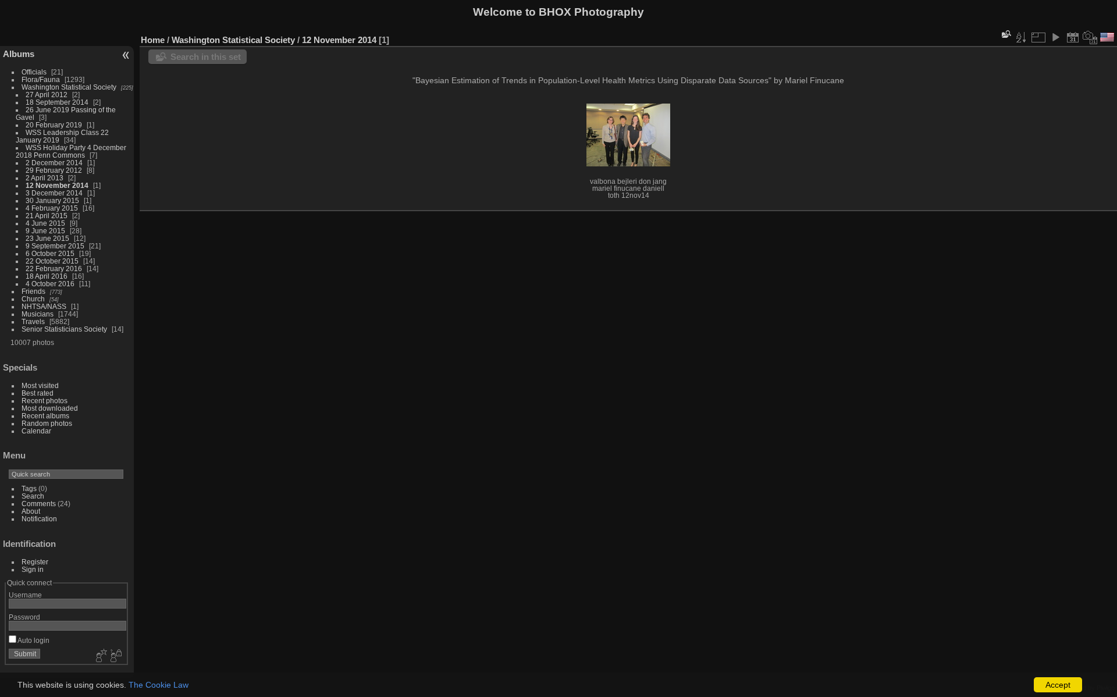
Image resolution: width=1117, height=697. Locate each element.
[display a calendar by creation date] (1090, 37)
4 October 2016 (50, 283)
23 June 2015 (47, 238)
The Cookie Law (158, 684)
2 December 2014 (54, 162)
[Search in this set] (1005, 34)
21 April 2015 (46, 215)
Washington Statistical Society (69, 87)
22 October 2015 (52, 261)
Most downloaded (50, 408)
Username (25, 595)
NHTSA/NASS (44, 306)
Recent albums (45, 415)
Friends (33, 291)
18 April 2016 (46, 276)
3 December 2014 (54, 193)
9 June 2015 (45, 230)
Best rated (38, 393)
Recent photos (44, 400)
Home (153, 40)
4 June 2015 (45, 223)
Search (33, 496)
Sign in (33, 569)
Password (24, 617)
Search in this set (205, 57)
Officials (34, 72)
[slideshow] (1055, 37)
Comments (39, 503)
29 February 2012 (54, 170)
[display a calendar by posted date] (1072, 37)
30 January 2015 (52, 200)
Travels (33, 321)
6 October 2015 (50, 253)
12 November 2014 (57, 185)
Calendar (36, 431)
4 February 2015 (52, 208)
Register (35, 562)
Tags (29, 488)
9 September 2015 (55, 246)
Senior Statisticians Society (64, 329)
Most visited (40, 385)
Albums (18, 54)
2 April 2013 (44, 178)
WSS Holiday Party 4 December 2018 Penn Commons (71, 151)
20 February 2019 (54, 125)
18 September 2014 (57, 102)
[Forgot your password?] (115, 656)
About (31, 511)
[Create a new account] (100, 656)
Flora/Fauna (41, 79)
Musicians (38, 314)
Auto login (32, 640)
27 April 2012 (46, 94)
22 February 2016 (54, 268)
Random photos (47, 423)
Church (33, 299)
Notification (39, 518)
